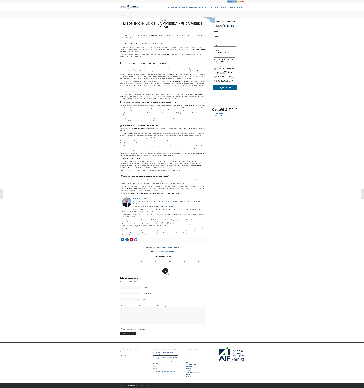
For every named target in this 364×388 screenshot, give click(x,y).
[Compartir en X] (141, 261)
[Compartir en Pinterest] (170, 261)
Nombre (145, 287)
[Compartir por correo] (199, 261)
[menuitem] (231, 1)
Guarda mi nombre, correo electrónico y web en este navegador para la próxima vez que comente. (147, 306)
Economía (163, 20)
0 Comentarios (161, 247)
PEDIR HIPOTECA (232, 1)
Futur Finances (178, 201)
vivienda (171, 251)
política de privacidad (139, 329)
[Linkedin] (122, 239)
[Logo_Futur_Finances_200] (129, 7)
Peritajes (188, 370)
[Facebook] (127, 239)
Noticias (188, 368)
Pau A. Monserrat (175, 247)
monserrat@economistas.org (163, 206)
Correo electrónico (148, 293)
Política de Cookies (125, 360)
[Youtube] (131, 239)
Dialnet (153, 220)
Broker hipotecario (191, 352)
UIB (156, 209)
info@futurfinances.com (219, 113)
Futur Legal (123, 354)
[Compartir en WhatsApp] (156, 261)
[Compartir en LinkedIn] (184, 261)
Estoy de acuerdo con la (134, 329)
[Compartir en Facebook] (127, 261)
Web (144, 299)
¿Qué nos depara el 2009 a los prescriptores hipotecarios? (164, 353)
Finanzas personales (192, 358)
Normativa (189, 366)
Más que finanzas (191, 364)
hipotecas (165, 251)
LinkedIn (122, 358)
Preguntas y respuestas (192, 372)
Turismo (188, 376)
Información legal (217, 115)
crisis (160, 251)
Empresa (188, 356)
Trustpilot (123, 365)
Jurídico (188, 362)
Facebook (123, 352)
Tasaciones (189, 374)
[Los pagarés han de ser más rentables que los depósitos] (1, 194)
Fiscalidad (189, 360)
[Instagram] (135, 239)
